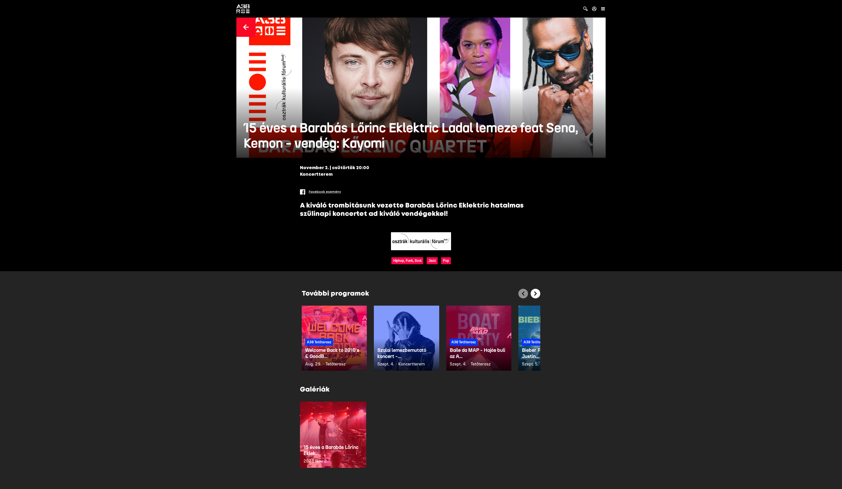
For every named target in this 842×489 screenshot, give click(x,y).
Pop (446, 261)
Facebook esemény (325, 192)
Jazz (432, 261)
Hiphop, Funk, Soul (407, 261)
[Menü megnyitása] (603, 8)
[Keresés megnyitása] (585, 8)
